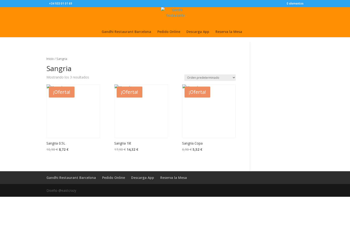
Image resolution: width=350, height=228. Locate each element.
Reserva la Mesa (228, 32)
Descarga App (197, 32)
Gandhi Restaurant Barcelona (126, 32)
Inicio (50, 59)
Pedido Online (168, 32)
